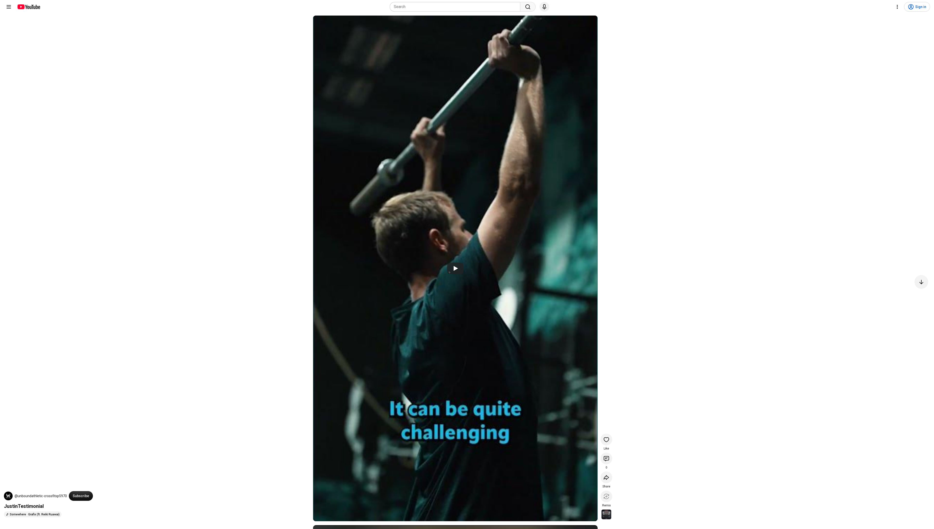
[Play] (455, 268)
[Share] (606, 477)
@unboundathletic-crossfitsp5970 (41, 496)
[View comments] (606, 458)
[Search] (528, 7)
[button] (8, 496)
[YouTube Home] (29, 7)
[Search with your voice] (544, 7)
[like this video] (606, 439)
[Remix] (606, 496)
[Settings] (897, 7)
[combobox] (456, 7)
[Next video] (921, 282)
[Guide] (9, 7)
